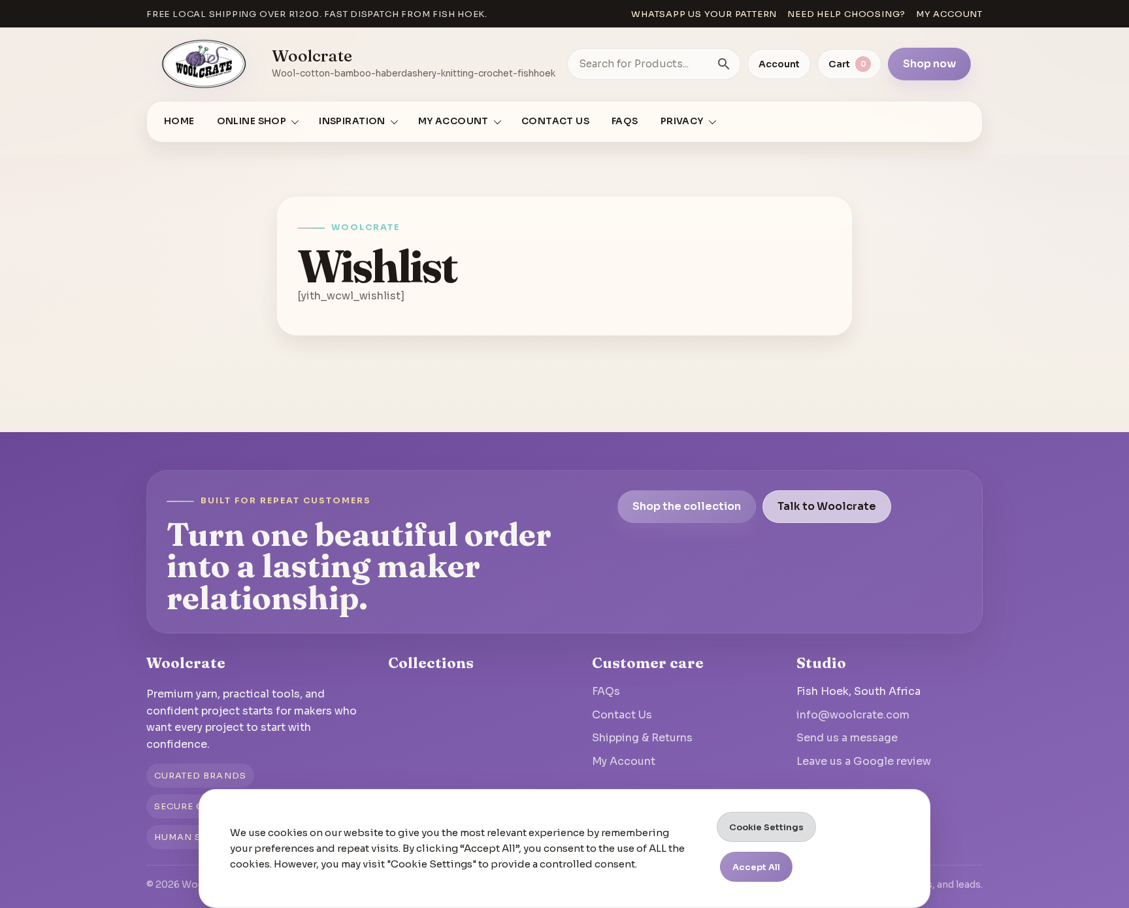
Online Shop (252, 121)
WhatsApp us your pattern (704, 14)
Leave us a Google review (863, 761)
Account (779, 64)
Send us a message (847, 738)
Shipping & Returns (642, 738)
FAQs (625, 121)
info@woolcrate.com (852, 715)
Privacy (682, 121)
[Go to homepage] (204, 64)
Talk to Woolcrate (826, 506)
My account (949, 14)
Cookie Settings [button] (766, 827)
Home (179, 121)
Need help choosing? (846, 14)
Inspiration (352, 121)
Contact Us (555, 121)
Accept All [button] (756, 867)
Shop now (929, 64)
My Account (623, 761)
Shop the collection (686, 506)
